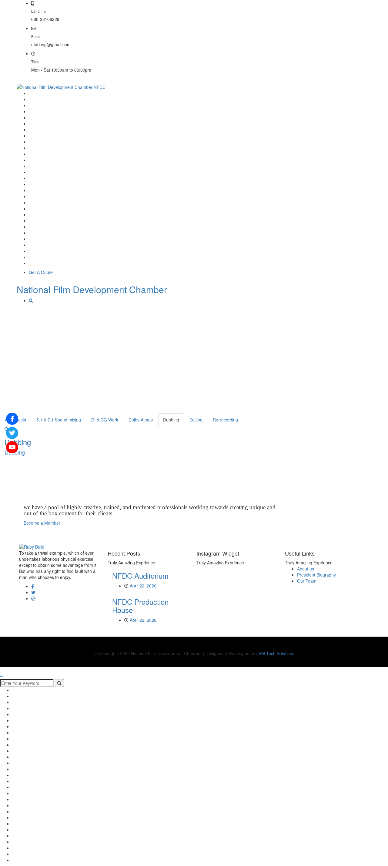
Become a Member (344, 8)
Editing (195, 420)
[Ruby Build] (32, 546)
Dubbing (171, 420)
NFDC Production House (140, 605)
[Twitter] (33, 592)
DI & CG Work (104, 420)
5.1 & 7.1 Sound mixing (58, 420)
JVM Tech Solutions (275, 653)
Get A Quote (41, 272)
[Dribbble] (33, 598)
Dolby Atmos (141, 420)
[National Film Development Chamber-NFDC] (61, 86)
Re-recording (225, 420)
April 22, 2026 (143, 586)
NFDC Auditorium (140, 575)
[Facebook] (32, 586)
